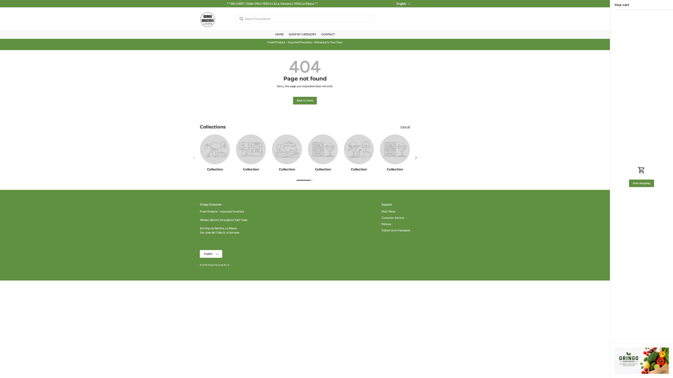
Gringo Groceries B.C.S (218, 265)
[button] (408, 19)
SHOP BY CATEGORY (302, 34)
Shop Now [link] (641, 363)
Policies (386, 224)
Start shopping (641, 183)
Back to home (305, 100)
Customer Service (393, 217)
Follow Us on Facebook (396, 230)
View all (405, 127)
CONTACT (328, 34)
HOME (279, 34)
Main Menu (388, 211)
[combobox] (305, 19)
